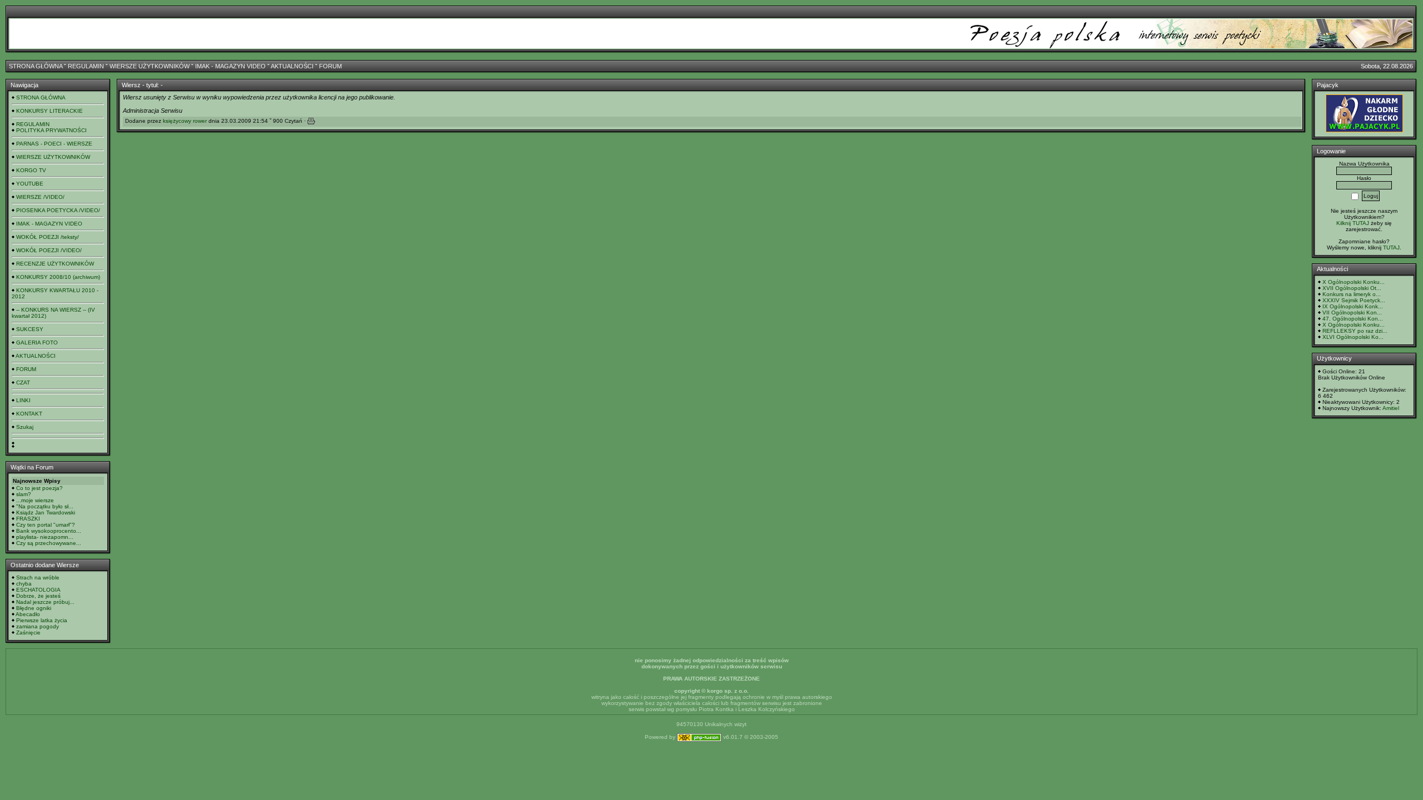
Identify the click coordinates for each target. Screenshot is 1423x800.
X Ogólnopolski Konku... (1353, 282)
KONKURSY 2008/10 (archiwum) (58, 277)
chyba (24, 584)
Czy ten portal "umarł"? (45, 525)
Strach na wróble (37, 577)
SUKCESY (29, 329)
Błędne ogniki (33, 608)
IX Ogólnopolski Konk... (1352, 306)
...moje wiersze (35, 500)
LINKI (23, 400)
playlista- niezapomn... (44, 537)
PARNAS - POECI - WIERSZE (54, 144)
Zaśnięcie (28, 632)
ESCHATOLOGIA (38, 590)
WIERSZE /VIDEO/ (40, 197)
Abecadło (28, 614)
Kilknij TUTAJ (1352, 223)
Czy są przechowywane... (48, 543)
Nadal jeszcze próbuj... (45, 602)
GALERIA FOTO (37, 342)
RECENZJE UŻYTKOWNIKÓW (55, 264)
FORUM (330, 66)
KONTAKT (29, 414)
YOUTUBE (29, 184)
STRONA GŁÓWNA (35, 66)
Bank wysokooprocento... (48, 531)
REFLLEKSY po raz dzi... (1354, 331)
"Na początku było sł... (44, 506)
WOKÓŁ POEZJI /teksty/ (47, 237)
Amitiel (1390, 408)
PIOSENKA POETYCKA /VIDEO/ (58, 210)
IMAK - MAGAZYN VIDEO (230, 66)
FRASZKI (28, 519)
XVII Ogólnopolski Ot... (1351, 288)
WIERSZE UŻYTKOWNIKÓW (150, 66)
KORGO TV (31, 170)
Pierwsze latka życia (41, 620)
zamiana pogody (37, 626)
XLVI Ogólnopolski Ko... (1353, 337)
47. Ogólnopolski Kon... (1352, 319)
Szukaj (24, 427)
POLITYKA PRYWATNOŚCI (51, 130)
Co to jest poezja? (39, 488)
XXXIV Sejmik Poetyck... (1353, 300)
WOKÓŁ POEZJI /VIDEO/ (49, 250)
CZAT (23, 382)
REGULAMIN (86, 66)
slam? (23, 494)
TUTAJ (1391, 247)
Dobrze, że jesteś (38, 596)
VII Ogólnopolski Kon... (1352, 312)
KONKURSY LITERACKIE (49, 111)
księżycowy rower (185, 121)
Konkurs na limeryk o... (1351, 294)
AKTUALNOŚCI (292, 66)
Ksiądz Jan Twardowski (45, 512)
